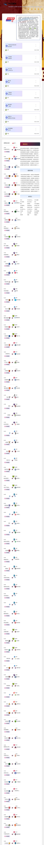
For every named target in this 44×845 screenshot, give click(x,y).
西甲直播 (31, 6)
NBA (21, 199)
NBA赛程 (22, 201)
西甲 (16, 697)
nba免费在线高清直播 (24, 205)
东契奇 (21, 214)
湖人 (35, 201)
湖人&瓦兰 (29, 201)
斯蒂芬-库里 (29, 207)
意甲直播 (39, 6)
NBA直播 (14, 6)
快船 (28, 214)
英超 (8, 85)
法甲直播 (35, 6)
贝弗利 (35, 209)
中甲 (8, 50)
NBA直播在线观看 (38, 203)
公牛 (21, 212)
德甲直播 (27, 6)
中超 (8, 73)
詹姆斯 (21, 207)
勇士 (21, 203)
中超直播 (19, 6)
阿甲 (16, 499)
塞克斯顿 (36, 212)
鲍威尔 (35, 214)
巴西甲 (15, 319)
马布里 (21, 211)
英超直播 (10, 6)
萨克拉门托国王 (37, 205)
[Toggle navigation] (39, 3)
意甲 (16, 273)
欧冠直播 (23, 6)
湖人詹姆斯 (36, 211)
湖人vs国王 (29, 211)
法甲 (16, 400)
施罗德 (28, 203)
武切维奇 (29, 212)
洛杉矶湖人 (29, 205)
